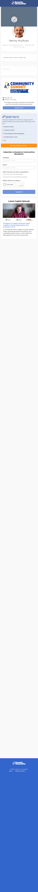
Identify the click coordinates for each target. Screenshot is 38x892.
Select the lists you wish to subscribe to (16, 172)
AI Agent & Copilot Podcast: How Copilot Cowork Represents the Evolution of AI (16, 225)
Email (5, 165)
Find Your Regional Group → (19, 145)
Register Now (19, 107)
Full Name (6, 157)
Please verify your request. (12, 180)
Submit (19, 192)
